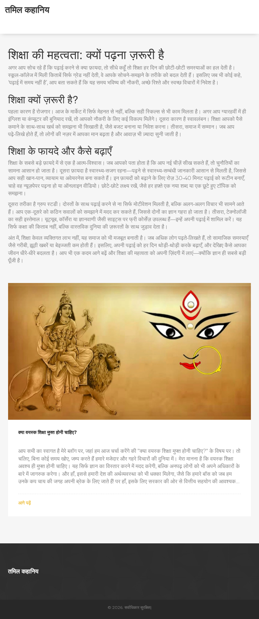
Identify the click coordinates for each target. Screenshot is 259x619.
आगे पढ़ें (24, 503)
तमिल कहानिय (27, 9)
